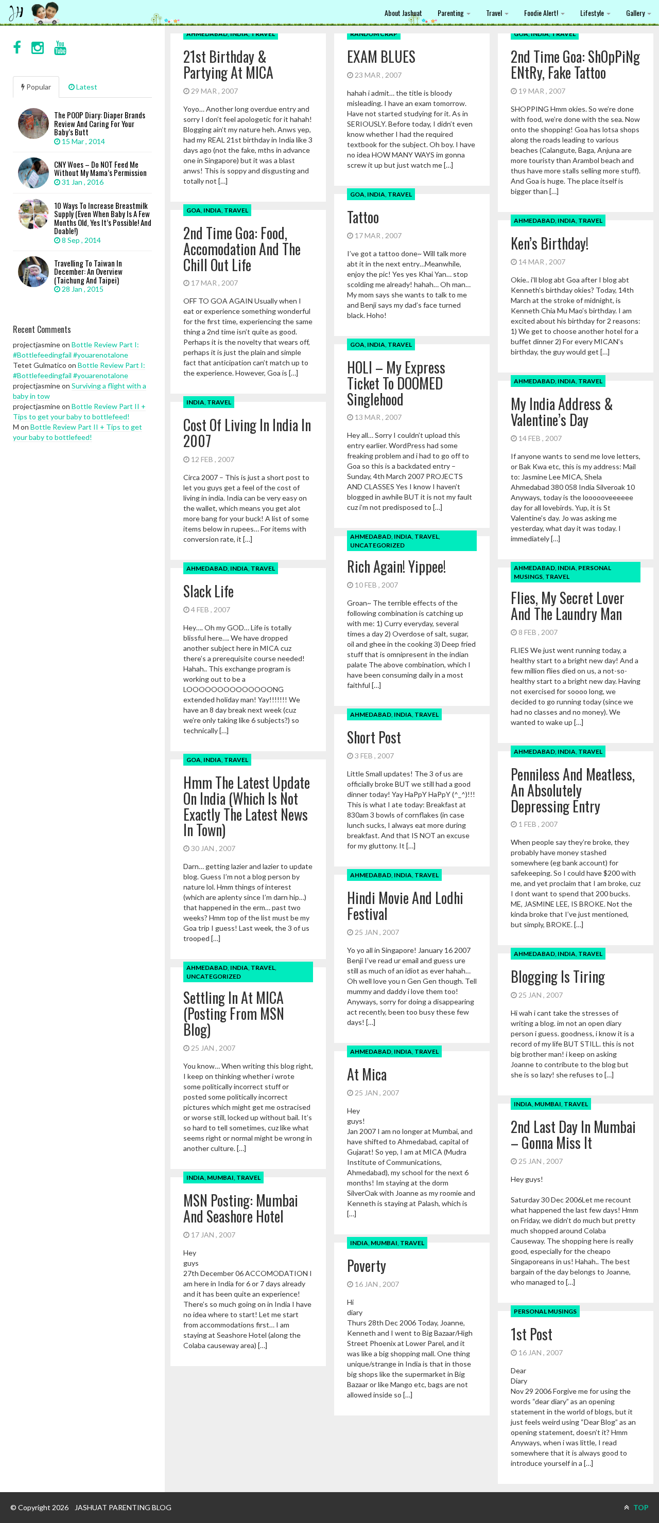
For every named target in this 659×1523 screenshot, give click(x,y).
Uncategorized (377, 545)
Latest (86, 86)
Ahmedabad (207, 34)
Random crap (373, 34)
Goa (521, 34)
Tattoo (363, 216)
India (239, 34)
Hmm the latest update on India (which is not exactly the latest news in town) (246, 806)
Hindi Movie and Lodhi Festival (405, 905)
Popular (38, 86)
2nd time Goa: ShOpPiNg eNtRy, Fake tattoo (575, 64)
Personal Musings (545, 1311)
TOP (640, 1507)
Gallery (636, 12)
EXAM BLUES (381, 56)
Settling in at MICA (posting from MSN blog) (233, 1013)
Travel (495, 12)
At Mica (367, 1074)
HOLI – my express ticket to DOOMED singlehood (396, 383)
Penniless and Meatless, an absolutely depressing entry (573, 790)
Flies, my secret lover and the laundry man (568, 605)
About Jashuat (403, 12)
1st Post (531, 1333)
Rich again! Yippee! (396, 566)
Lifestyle (592, 12)
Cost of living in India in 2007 (247, 432)
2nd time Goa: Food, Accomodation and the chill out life (242, 248)
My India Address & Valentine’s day (562, 411)
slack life (208, 590)
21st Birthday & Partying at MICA (228, 64)
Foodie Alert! (542, 12)
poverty (366, 1265)
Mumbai (547, 1104)
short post (374, 737)
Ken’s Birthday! (549, 243)
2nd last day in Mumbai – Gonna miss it (573, 1134)
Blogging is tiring (558, 976)
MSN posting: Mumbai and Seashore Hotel (240, 1208)
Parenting (451, 12)
